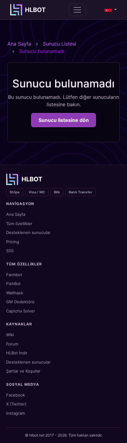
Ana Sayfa (19, 44)
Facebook (15, 395)
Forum (12, 343)
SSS (10, 250)
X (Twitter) (16, 403)
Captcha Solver (20, 310)
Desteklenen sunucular (28, 232)
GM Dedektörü (20, 301)
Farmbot (14, 274)
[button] (110, 10)
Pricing (12, 241)
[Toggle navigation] (77, 10)
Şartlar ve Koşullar (23, 370)
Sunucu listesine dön (64, 120)
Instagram (15, 413)
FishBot (13, 283)
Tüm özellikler (19, 223)
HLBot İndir (16, 352)
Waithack (14, 292)
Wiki (10, 334)
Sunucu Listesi (59, 44)
